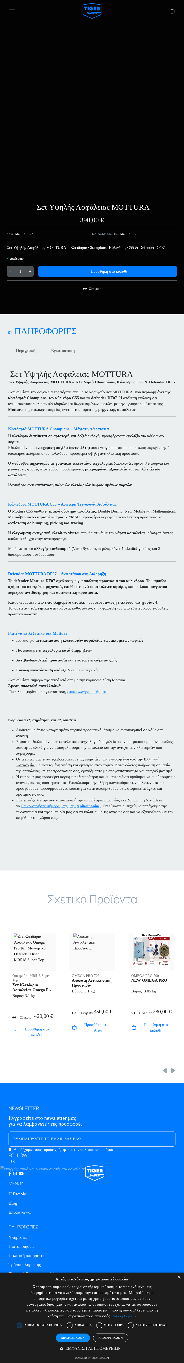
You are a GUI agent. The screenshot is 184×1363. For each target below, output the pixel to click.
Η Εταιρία (17, 1193)
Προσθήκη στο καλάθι (109, 271)
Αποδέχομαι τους (63, 1149)
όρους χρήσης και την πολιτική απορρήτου (78, 1149)
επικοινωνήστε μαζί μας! (87, 691)
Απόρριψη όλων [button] (111, 1337)
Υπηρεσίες (18, 1237)
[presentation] (164, 1070)
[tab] (25, 350)
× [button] (179, 1277)
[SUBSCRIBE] (163, 1139)
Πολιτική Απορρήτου (124, 1316)
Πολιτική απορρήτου (27, 1255)
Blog (13, 1203)
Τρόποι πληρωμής (25, 1264)
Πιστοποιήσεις (21, 1246)
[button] (92, 1348)
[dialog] (92, 1318)
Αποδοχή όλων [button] (73, 1337)
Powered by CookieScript (92, 1357)
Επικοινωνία (20, 1212)
